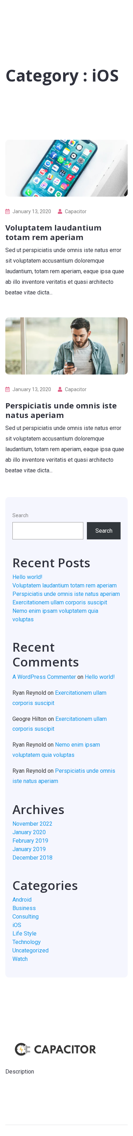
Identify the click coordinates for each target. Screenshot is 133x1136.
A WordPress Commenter (44, 677)
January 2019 (29, 849)
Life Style (24, 933)
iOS (16, 925)
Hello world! (27, 577)
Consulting (25, 916)
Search (20, 515)
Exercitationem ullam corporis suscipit (59, 602)
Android (22, 899)
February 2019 (30, 840)
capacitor (76, 211)
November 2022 (32, 823)
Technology (26, 942)
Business (24, 908)
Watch (20, 959)
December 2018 (32, 857)
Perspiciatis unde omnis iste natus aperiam (61, 410)
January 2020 (29, 832)
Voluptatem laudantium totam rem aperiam (53, 232)
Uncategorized (30, 950)
